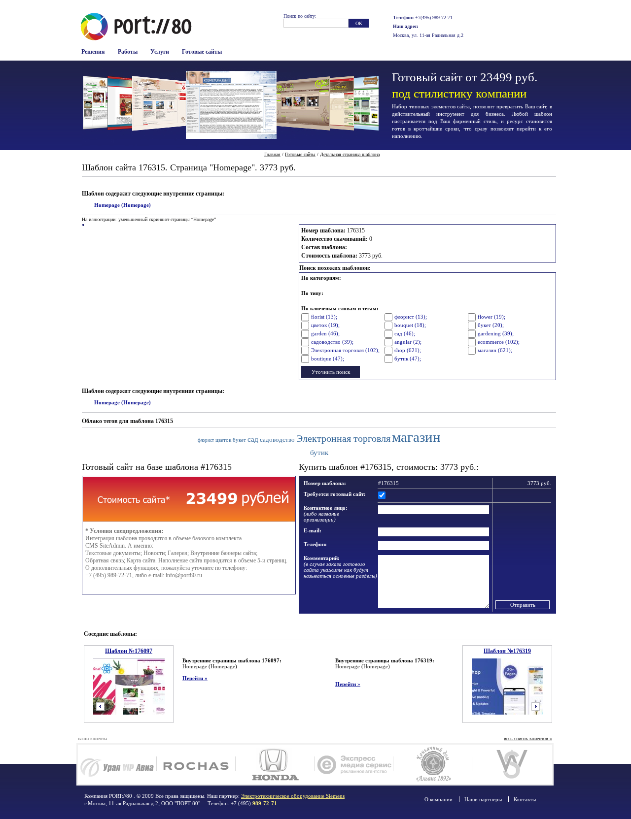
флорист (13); (410, 317)
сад (252, 439)
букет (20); (491, 325)
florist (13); (324, 317)
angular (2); (407, 342)
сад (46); (404, 333)
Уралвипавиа (117, 764)
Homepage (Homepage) (122, 205)
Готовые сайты (202, 51)
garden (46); (325, 333)
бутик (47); (407, 358)
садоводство (277, 439)
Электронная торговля (343, 438)
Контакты (525, 799)
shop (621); (407, 350)
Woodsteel (511, 764)
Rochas (196, 764)
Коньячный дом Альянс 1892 (432, 764)
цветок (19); (325, 325)
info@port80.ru (184, 575)
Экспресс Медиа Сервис (354, 764)
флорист (206, 440)
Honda (275, 764)
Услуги (159, 51)
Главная (272, 154)
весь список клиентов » (528, 738)
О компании (438, 799)
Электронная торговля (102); (345, 350)
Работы (128, 51)
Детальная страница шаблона (350, 154)
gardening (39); (496, 333)
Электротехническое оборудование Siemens (293, 796)
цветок (223, 440)
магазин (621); (495, 350)
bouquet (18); (410, 325)
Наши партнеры (483, 799)
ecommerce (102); (499, 342)
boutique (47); (327, 358)
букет (239, 440)
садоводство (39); (332, 342)
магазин (416, 437)
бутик (319, 452)
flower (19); (491, 317)
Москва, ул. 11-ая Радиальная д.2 (428, 35)
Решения (93, 51)
